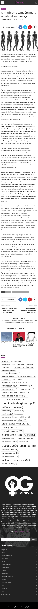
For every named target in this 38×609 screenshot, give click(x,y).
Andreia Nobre (7, 19)
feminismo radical (25, 389)
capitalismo (7, 367)
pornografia (9, 427)
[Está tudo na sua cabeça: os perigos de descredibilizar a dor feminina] (31, 336)
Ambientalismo (8, 364)
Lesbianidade (5, 567)
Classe (3, 553)
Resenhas (4, 589)
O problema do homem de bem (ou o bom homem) (29, 310)
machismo (14, 292)
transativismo (10, 453)
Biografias (4, 549)
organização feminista (16, 423)
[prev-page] (18, 350)
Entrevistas (4, 559)
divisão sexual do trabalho (26, 376)
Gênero (7, 7)
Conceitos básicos (6, 555)
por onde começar (12, 431)
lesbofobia (7, 411)
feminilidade (10, 385)
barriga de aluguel (25, 364)
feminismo (26, 386)
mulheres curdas (9, 420)
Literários (3, 571)
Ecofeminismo (6, 379)
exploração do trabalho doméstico (14, 382)
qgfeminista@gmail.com (22, 531)
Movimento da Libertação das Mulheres (16, 417)
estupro (17, 379)
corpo (30, 367)
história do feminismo (13, 399)
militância (19, 414)
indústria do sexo (12, 407)
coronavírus (20, 367)
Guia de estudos (6, 565)
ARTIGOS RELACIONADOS (14, 329)
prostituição (12, 434)
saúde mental (9, 442)
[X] (25, 27)
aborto (5, 361)
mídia (22, 420)
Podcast (3, 579)
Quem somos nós (6, 583)
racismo (29, 435)
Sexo (2, 591)
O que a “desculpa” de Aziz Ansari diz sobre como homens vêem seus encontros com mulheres (19, 344)
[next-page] (20, 350)
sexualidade (23, 441)
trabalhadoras (10, 449)
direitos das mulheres (9, 376)
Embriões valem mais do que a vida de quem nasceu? (9, 310)
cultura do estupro (12, 373)
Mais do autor (27, 329)
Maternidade (4, 573)
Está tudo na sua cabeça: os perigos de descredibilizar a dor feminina (31, 343)
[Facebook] (20, 27)
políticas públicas (23, 292)
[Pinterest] (30, 27)
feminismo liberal (8, 389)
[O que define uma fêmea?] (6, 336)
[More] (34, 27)
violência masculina (16, 460)
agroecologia (17, 361)
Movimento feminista (7, 577)
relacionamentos (9, 438)
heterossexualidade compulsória (16, 392)
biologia (8, 292)
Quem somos (19, 603)
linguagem (19, 411)
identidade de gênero (18, 403)
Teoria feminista (5, 595)
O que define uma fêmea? (6, 342)
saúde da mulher (25, 438)
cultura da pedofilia (9, 370)
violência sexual (9, 463)
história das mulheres (14, 396)
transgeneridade (10, 456)
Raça (2, 585)
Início (2, 7)
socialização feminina (19, 445)
